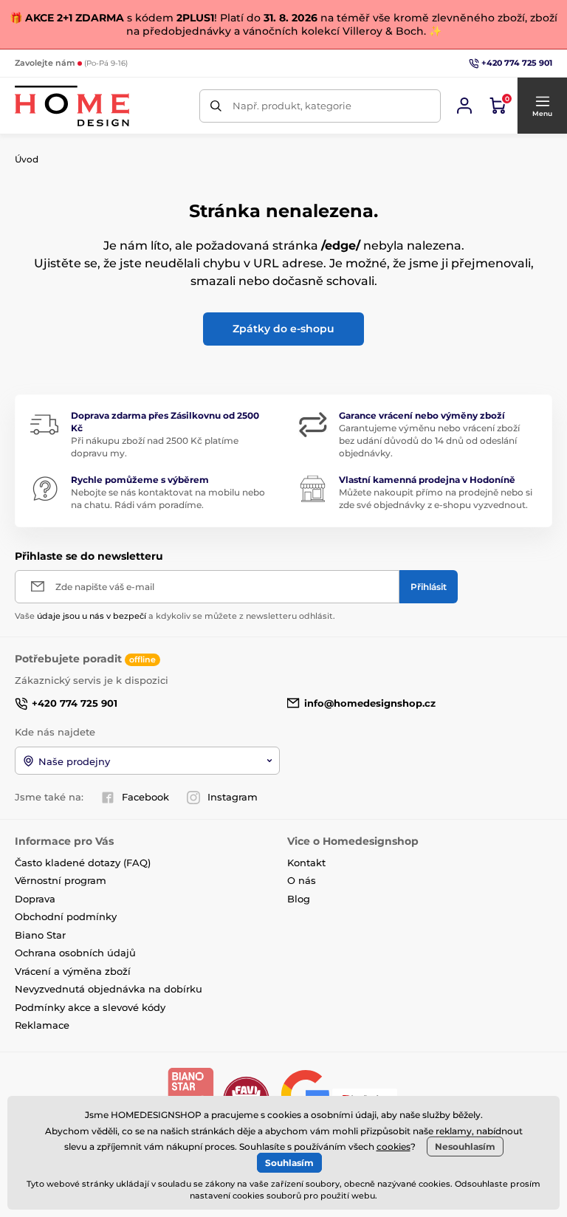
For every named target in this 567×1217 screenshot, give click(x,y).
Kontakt (306, 862)
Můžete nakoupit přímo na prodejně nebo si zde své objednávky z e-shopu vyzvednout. (435, 498)
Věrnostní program (60, 880)
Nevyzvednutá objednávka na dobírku (108, 989)
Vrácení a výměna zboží (73, 971)
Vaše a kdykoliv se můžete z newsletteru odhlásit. (175, 616)
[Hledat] (216, 106)
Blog (298, 899)
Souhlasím (289, 1162)
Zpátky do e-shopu (283, 328)
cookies (393, 1146)
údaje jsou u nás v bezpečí (91, 616)
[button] (542, 106)
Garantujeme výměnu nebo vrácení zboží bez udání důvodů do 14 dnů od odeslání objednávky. (429, 440)
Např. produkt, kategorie (292, 106)
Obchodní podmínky (66, 916)
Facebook (145, 797)
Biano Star (40, 935)
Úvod (26, 159)
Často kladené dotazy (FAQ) (83, 862)
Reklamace (42, 1025)
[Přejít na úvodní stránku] (72, 106)
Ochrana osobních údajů (75, 953)
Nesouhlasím (465, 1146)
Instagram (232, 797)
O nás (301, 880)
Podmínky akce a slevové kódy (90, 1007)
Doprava (35, 899)
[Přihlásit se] (464, 105)
